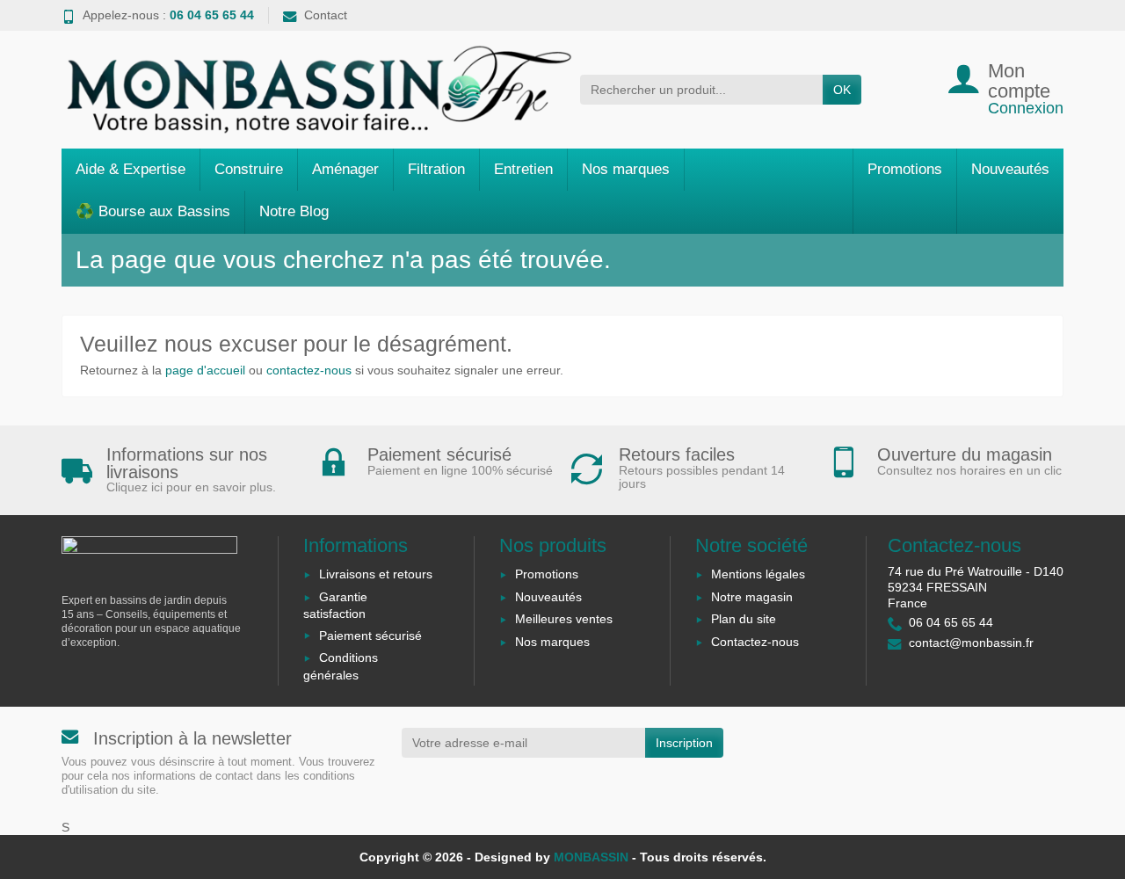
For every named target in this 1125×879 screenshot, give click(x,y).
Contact (325, 15)
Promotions (904, 169)
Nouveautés (1010, 169)
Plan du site (743, 619)
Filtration (436, 169)
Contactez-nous (755, 642)
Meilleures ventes (564, 619)
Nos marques (626, 169)
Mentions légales (758, 574)
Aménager (345, 169)
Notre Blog (294, 211)
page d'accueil (205, 370)
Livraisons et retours (375, 574)
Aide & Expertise (130, 169)
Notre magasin (752, 597)
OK (842, 90)
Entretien (523, 169)
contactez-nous (309, 370)
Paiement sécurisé (370, 635)
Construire (248, 169)
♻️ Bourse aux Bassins (153, 211)
